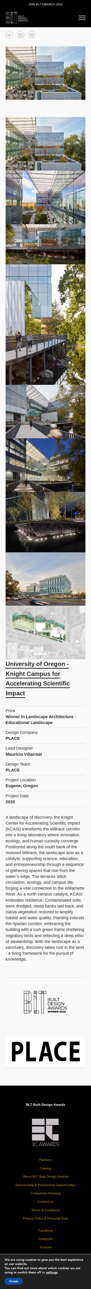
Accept (13, 1281)
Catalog (45, 1168)
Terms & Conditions (45, 1210)
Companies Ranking (45, 1193)
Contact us (45, 1201)
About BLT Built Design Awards (45, 1176)
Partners (45, 1160)
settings (52, 1272)
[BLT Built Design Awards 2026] (17, 17)
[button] (9, 35)
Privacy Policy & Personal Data (45, 1218)
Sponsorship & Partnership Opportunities (45, 1185)
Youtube (45, 1247)
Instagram (45, 1239)
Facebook (45, 1230)
